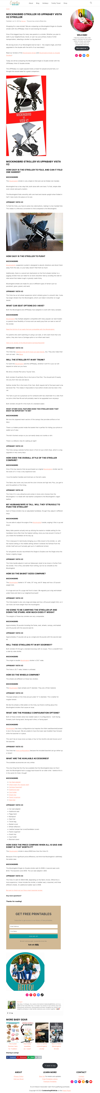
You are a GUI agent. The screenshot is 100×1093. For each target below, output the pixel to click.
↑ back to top (50, 1066)
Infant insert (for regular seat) (19, 784)
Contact (81, 1076)
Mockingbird (13, 181)
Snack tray (12, 795)
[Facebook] (7, 1013)
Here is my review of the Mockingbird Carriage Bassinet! (25, 343)
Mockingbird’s (11, 265)
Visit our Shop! (19, 1079)
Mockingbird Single (29, 53)
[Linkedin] (12, 1013)
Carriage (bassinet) (15, 787)
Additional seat (14, 790)
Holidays (45, 3)
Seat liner (12, 800)
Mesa (21, 354)
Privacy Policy (18, 1076)
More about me (81, 48)
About (31, 3)
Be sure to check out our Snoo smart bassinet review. (24, 890)
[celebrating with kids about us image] (25, 972)
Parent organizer (14, 797)
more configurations (23, 750)
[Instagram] (10, 1013)
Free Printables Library (50, 1079)
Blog (37, 3)
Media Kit (81, 1079)
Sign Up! (42, 1076)
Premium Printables (50, 1081)
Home (7, 9)
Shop (65, 3)
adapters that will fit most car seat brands (30, 352)
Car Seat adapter (15, 782)
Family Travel (56, 3)
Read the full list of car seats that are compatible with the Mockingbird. (30, 329)
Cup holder (13, 792)
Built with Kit (33, 944)
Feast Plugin (67, 1090)
